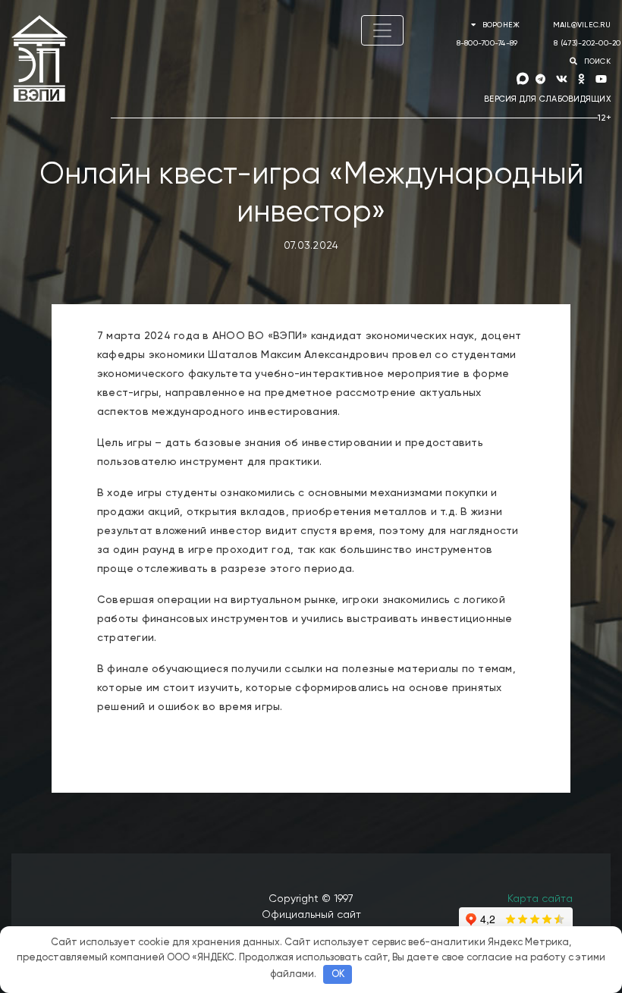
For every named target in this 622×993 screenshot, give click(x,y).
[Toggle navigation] (382, 30)
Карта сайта (540, 899)
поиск (596, 61)
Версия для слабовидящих (547, 99)
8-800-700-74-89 (487, 43)
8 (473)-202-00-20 (587, 43)
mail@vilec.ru (582, 25)
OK (337, 974)
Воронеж (500, 25)
